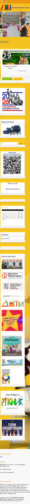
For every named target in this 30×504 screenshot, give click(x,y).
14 (15, 214)
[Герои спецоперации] (12, 427)
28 (15, 218)
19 (9, 216)
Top (28, 502)
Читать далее (18, 78)
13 (12, 214)
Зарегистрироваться (13, 189)
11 (6, 214)
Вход (1, 456)
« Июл (3, 222)
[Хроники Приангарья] (12, 275)
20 (12, 216)
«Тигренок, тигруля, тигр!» (10, 67)
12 (9, 214)
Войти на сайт (13, 183)
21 (15, 216)
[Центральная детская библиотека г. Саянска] (15, 7)
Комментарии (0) (7, 78)
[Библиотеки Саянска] (12, 264)
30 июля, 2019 (22, 70)
